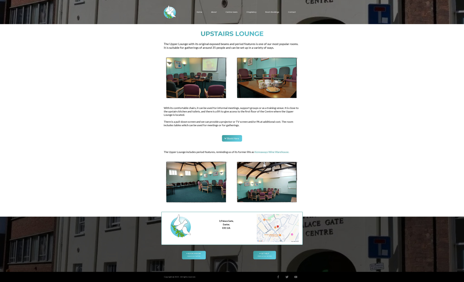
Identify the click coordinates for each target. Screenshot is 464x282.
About (214, 12)
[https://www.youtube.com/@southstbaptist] (296, 276)
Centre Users (231, 12)
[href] (278, 228)
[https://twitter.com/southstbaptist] (287, 276)
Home (199, 12)
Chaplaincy (251, 12)
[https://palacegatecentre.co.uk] (170, 11)
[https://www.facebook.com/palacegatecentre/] (278, 276)
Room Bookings (272, 12)
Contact (292, 12)
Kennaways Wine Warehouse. (271, 152)
